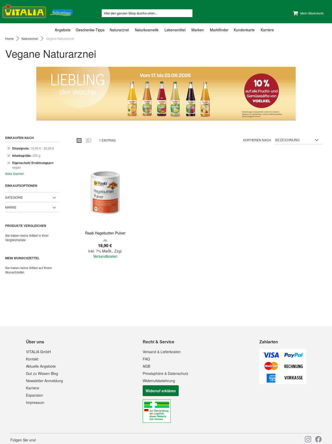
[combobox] (147, 13)
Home (10, 38)
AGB (146, 366)
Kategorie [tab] (14, 197)
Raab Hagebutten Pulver (105, 232)
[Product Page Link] (105, 192)
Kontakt (32, 358)
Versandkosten (105, 256)
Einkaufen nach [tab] (19, 137)
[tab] (166, 30)
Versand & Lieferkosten (162, 351)
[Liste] (88, 140)
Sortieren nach (257, 140)
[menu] (166, 29)
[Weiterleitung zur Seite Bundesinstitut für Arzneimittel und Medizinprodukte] (157, 421)
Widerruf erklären (161, 390)
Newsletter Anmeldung (44, 380)
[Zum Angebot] (166, 94)
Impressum (35, 402)
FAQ (146, 358)
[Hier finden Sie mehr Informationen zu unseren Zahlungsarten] (282, 382)
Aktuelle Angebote (41, 366)
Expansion (34, 395)
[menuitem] (64, 29)
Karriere (32, 387)
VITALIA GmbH (38, 351)
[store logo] (38, 10)
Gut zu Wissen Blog (42, 373)
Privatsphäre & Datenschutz (165, 373)
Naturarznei (30, 38)
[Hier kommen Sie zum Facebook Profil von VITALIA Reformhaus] (318, 439)
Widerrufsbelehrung (159, 380)
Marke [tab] (10, 207)
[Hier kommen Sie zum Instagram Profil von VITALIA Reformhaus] (308, 439)
